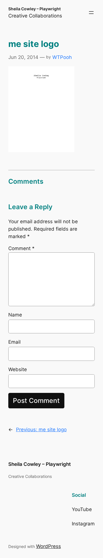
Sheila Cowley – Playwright (34, 8)
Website (17, 369)
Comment (21, 248)
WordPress (48, 546)
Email (14, 342)
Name (15, 315)
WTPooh (62, 57)
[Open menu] (91, 12)
